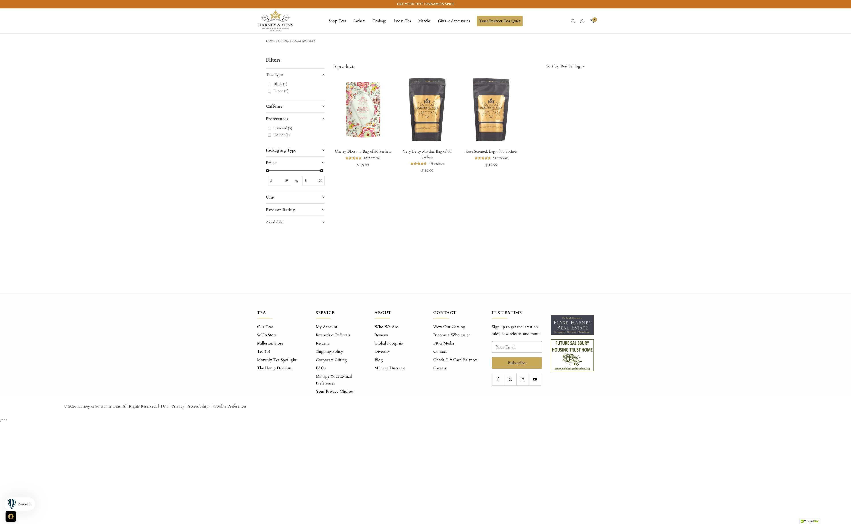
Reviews (381, 335)
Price (271, 162)
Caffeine (274, 106)
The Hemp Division (274, 368)
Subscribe (517, 362)
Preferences (277, 119)
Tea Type (274, 74)
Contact (440, 351)
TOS (164, 406)
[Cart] (591, 21)
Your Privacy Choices (334, 391)
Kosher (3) (281, 135)
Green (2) (280, 91)
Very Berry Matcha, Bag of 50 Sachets (427, 154)
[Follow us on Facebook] (498, 379)
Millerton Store (270, 343)
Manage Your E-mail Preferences (334, 380)
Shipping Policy (329, 351)
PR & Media (443, 343)
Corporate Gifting (331, 360)
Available (274, 222)
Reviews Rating (280, 210)
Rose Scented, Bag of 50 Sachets (491, 151)
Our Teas (265, 327)
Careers (439, 368)
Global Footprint (389, 343)
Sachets (359, 21)
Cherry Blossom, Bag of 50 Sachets (363, 151)
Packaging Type (281, 150)
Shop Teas (337, 21)
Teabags (379, 21)
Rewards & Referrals (333, 335)
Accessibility (198, 406)
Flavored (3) (282, 128)
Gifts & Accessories (454, 21)
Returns (322, 343)
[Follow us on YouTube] (535, 379)
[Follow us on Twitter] (510, 379)
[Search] (573, 21)
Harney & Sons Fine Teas (98, 406)
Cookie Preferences (230, 406)
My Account (326, 327)
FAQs (321, 368)
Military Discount (390, 368)
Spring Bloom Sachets (296, 41)
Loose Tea (402, 21)
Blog (379, 360)
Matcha (424, 21)
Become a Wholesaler (451, 335)
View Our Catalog (449, 327)
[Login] (582, 21)
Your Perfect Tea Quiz (499, 21)
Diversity (382, 351)
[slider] (267, 170)
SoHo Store (267, 335)
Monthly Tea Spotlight (277, 360)
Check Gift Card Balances (455, 360)
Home (270, 41)
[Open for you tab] (11, 516)
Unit (270, 197)
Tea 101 (264, 351)
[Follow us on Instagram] (522, 379)
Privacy (178, 406)
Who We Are (386, 327)
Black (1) (280, 84)
